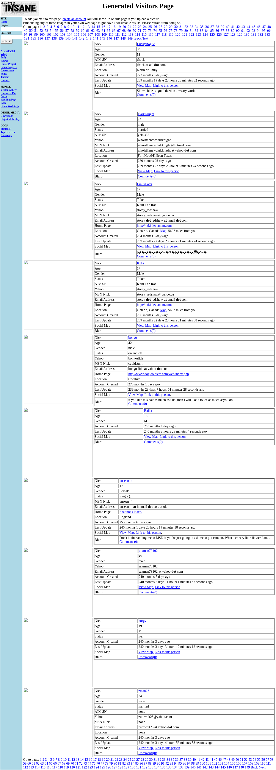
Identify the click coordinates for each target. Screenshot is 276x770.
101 (49, 34)
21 (130, 27)
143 (89, 38)
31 (181, 27)
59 (78, 30)
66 (114, 30)
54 (52, 30)
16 (104, 27)
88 (228, 30)
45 (254, 27)
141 (75, 38)
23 (140, 27)
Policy (4, 73)
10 (73, 27)
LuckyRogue (146, 44)
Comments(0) (146, 94)
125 (213, 34)
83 (202, 30)
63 (98, 30)
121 (185, 34)
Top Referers (8, 132)
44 (249, 27)
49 (26, 30)
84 (207, 30)
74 (155, 30)
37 (212, 27)
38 (218, 27)
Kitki (140, 263)
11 (78, 27)
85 (212, 30)
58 (73, 30)
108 (98, 34)
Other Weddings (10, 106)
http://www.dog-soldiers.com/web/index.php (158, 374)
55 (57, 30)
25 (150, 27)
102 (56, 34)
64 (104, 30)
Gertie (4, 96)
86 (217, 30)
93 (254, 30)
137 (48, 38)
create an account (74, 19)
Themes (5, 76)
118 (165, 34)
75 (160, 30)
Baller (148, 410)
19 (119, 27)
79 (181, 30)
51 (36, 30)
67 (119, 30)
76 (166, 30)
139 (61, 38)
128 (233, 34)
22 (135, 27)
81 (192, 30)
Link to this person (166, 85)
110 (111, 34)
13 (88, 27)
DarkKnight (146, 114)
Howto (4, 60)
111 (118, 34)
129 (240, 34)
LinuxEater (144, 184)
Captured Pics (8, 93)
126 (219, 34)
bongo (132, 337)
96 (269, 30)
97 (26, 34)
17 (109, 27)
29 (171, 27)
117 (158, 34)
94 (259, 30)
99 (36, 34)
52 (41, 30)
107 (91, 34)
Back (137, 38)
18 (114, 27)
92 (248, 30)
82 (197, 30)
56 (62, 30)
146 (110, 38)
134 (27, 38)
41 (233, 27)
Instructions (7, 70)
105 (77, 34)
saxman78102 (148, 551)
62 (93, 30)
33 (192, 27)
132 (261, 34)
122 (192, 34)
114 (138, 34)
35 (202, 27)
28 (166, 27)
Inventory (6, 135)
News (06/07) (8, 51)
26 (156, 27)
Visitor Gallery (9, 89)
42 (238, 27)
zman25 (143, 691)
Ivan (3, 102)
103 (63, 34)
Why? (4, 54)
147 (117, 38)
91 (243, 30)
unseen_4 (125, 480)
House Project (8, 63)
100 (42, 34)
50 (31, 30)
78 (176, 30)
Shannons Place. (130, 512)
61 (88, 30)
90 (238, 30)
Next (144, 38)
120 (178, 34)
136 (41, 38)
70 (135, 30)
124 (206, 34)
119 (171, 34)
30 (176, 27)
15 (99, 27)
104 (70, 34)
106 (84, 34)
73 (150, 30)
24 (145, 27)
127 (226, 34)
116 (151, 34)
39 (223, 27)
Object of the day (10, 119)
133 (267, 34)
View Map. (144, 85)
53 (47, 30)
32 (187, 27)
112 (124, 34)
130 (247, 34)
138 (55, 38)
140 (68, 38)
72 (145, 30)
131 (254, 34)
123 (199, 34)
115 (144, 34)
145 (103, 38)
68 (124, 30)
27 (161, 27)
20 (124, 27)
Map (163, 231)
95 (264, 30)
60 (83, 30)
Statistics (6, 128)
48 (269, 27)
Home (4, 21)
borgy (142, 621)
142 (82, 38)
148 (124, 38)
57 (67, 30)
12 (83, 27)
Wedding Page (8, 99)
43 (244, 27)
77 (171, 30)
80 (186, 30)
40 (228, 27)
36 (207, 27)
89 (233, 30)
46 (259, 27)
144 (96, 38)
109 (105, 34)
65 (109, 30)
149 (130, 38)
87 (223, 30)
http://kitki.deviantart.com (154, 225)
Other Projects (9, 67)
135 (34, 38)
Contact (5, 80)
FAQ (3, 57)
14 (93, 27)
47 (264, 27)
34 (197, 27)
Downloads (7, 115)
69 (129, 30)
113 (131, 34)
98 (31, 34)
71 (140, 30)
